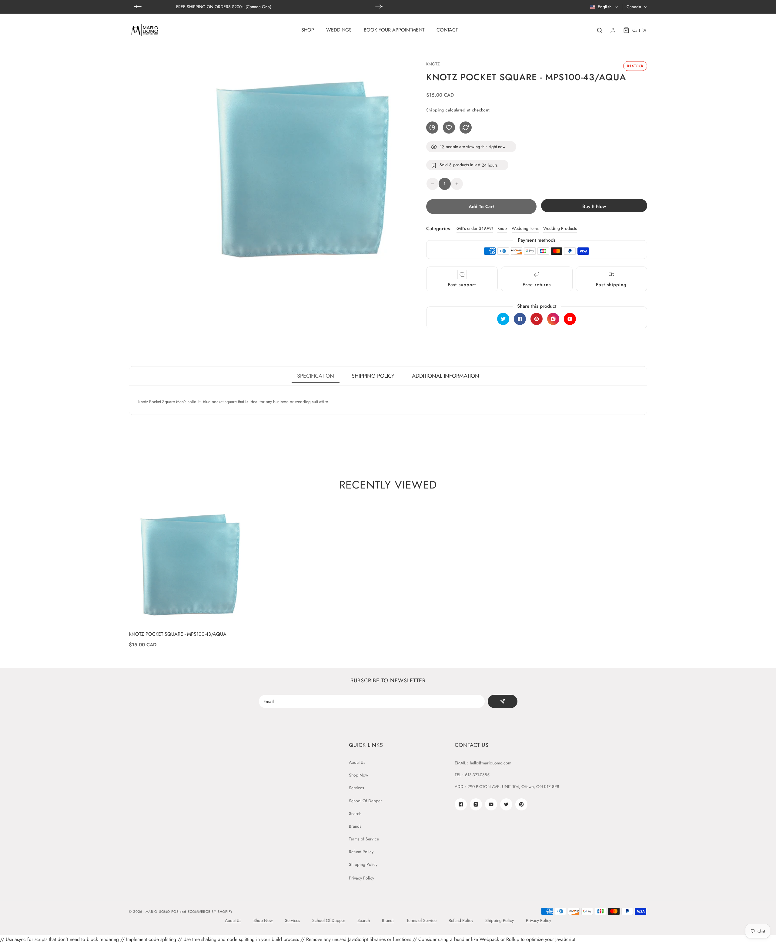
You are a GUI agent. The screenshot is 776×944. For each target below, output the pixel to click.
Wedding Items (525, 228)
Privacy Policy (361, 878)
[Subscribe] (502, 701)
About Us (357, 762)
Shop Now (358, 775)
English (605, 7)
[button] (379, 6)
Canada (634, 7)
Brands (355, 826)
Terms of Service (364, 839)
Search (355, 813)
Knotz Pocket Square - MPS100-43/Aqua (177, 634)
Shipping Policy (363, 864)
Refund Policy (361, 852)
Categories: (439, 228)
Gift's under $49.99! (475, 228)
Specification (315, 376)
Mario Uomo (158, 911)
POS (174, 911)
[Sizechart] (432, 127)
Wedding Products (560, 228)
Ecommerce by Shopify (210, 911)
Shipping (435, 110)
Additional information (445, 376)
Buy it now (594, 206)
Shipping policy (373, 376)
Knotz (502, 228)
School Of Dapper (365, 801)
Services (356, 788)
